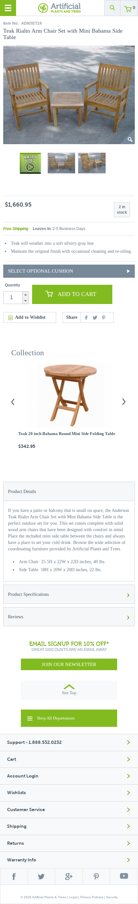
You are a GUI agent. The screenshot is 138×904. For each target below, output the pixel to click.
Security (112, 897)
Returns (15, 843)
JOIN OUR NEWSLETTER (69, 664)
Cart (11, 759)
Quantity (12, 285)
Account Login (23, 776)
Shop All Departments (56, 718)
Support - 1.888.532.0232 (34, 742)
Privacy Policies (91, 897)
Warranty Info (21, 860)
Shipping (16, 826)
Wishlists (16, 792)
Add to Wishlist (30, 317)
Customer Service (26, 809)
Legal (73, 897)
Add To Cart (77, 294)
